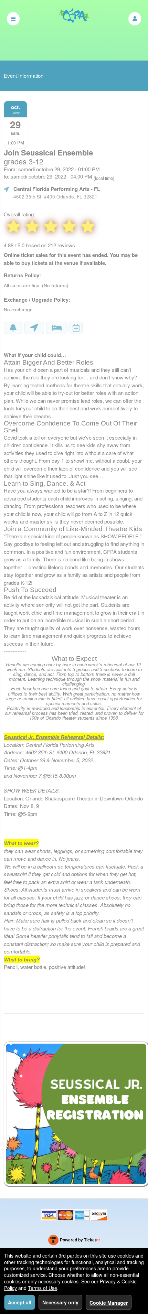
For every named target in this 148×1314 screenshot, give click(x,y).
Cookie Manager (108, 1302)
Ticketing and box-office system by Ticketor (74, 1241)
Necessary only (60, 1302)
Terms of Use (42, 1287)
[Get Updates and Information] (13, 328)
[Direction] (34, 328)
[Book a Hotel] (57, 328)
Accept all (19, 1302)
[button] (134, 18)
